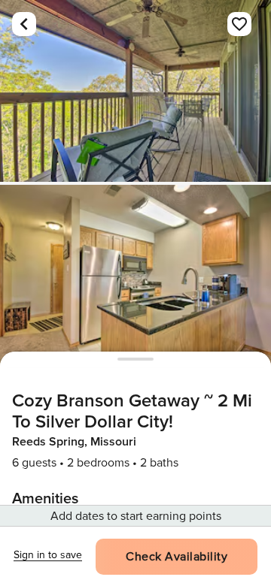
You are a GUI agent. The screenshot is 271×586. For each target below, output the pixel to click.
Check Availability (176, 556)
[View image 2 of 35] (135, 276)
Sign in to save (48, 554)
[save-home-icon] (239, 24)
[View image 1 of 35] (135, 91)
